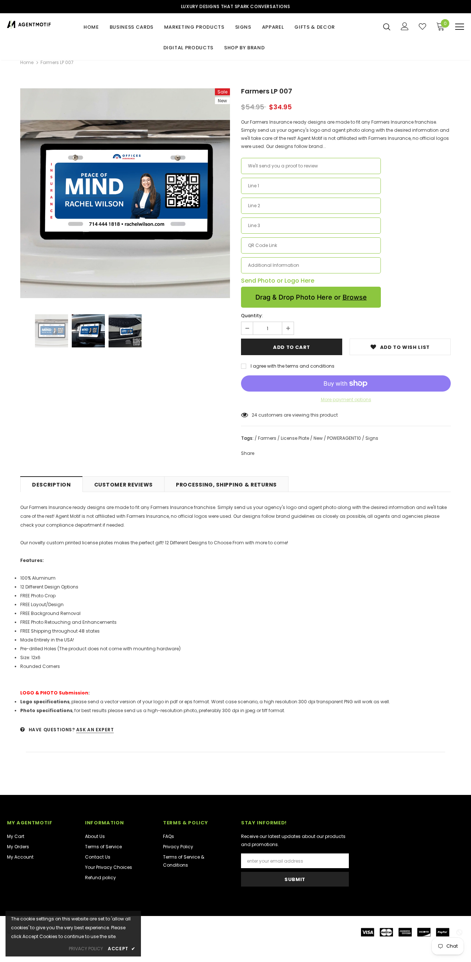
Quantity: (252, 315)
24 (254, 415)
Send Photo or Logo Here (277, 280)
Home (26, 62)
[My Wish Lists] (422, 26)
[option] (125, 193)
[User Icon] (405, 26)
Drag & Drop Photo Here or (311, 297)
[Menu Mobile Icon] (459, 26)
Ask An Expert (95, 729)
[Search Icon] (386, 26)
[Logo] (29, 24)
